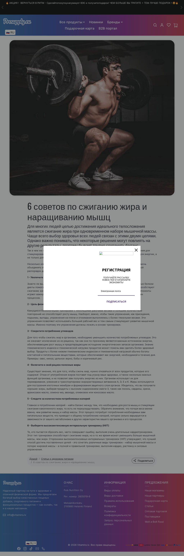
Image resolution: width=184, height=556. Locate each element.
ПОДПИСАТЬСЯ (116, 301)
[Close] (136, 250)
